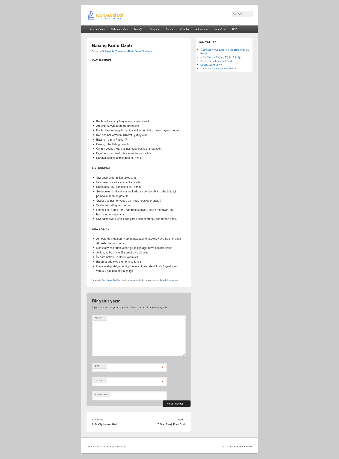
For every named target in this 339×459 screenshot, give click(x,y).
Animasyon (201, 29)
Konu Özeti (220, 29)
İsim (96, 365)
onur (122, 51)
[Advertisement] (138, 92)
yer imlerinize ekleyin (167, 280)
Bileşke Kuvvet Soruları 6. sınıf (216, 61)
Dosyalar (155, 29)
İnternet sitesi (101, 394)
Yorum (98, 317)
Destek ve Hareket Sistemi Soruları (218, 68)
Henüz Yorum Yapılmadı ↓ (141, 51)
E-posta (98, 380)
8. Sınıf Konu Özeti (108, 280)
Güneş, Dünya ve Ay (211, 64)
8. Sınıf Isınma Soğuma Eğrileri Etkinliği (220, 57)
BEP (234, 29)
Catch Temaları (244, 446)
